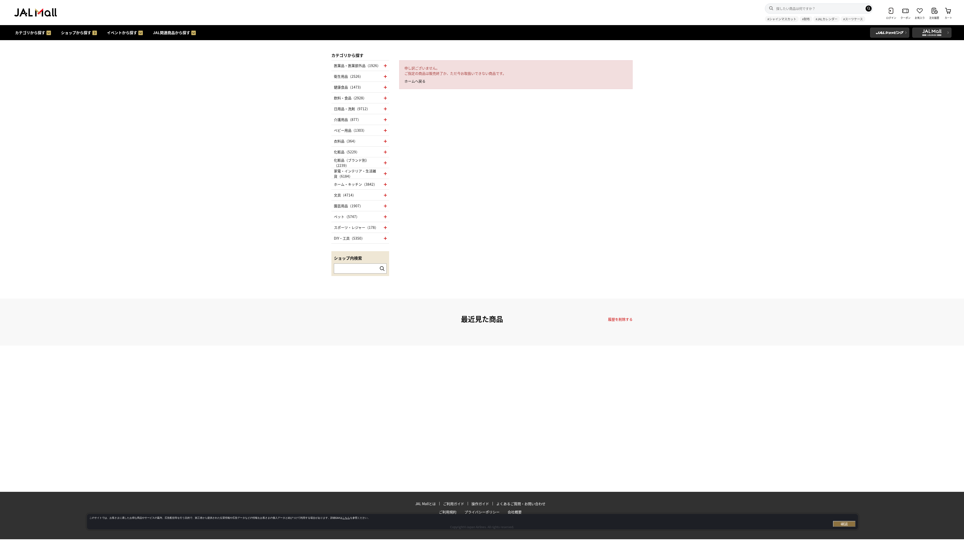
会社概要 (515, 511)
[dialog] (472, 521)
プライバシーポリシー (482, 511)
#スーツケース (853, 19)
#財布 (806, 19)
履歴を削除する (620, 319)
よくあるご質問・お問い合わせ (521, 503)
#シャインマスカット (781, 19)
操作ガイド (480, 503)
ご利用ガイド (453, 503)
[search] (869, 9)
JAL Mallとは (425, 503)
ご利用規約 (447, 511)
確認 (844, 524)
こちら (346, 517)
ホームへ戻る (415, 81)
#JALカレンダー (826, 19)
